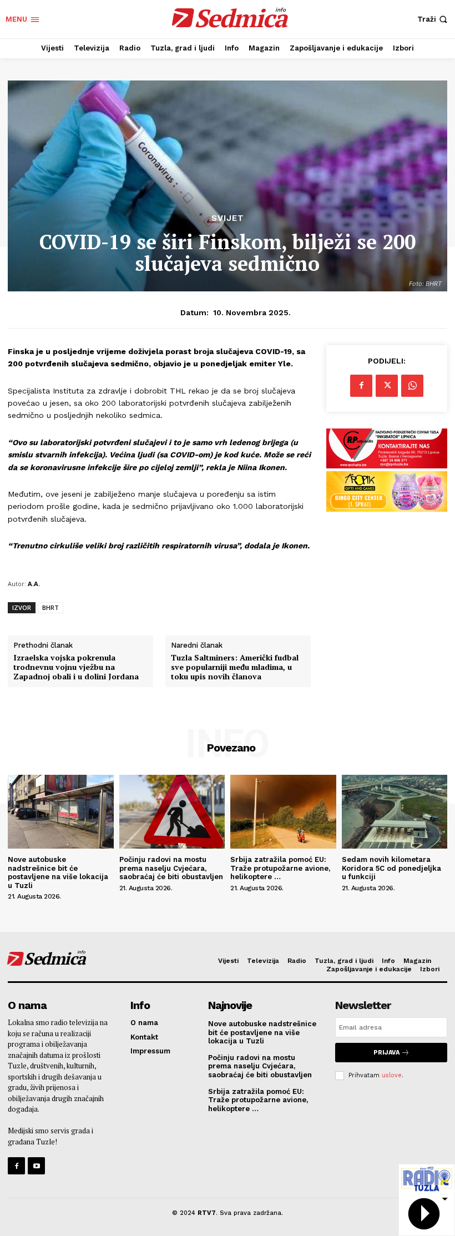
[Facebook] (361, 386)
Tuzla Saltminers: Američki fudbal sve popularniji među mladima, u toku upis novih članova (235, 667)
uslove (392, 1075)
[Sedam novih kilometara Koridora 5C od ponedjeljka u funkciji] (395, 812)
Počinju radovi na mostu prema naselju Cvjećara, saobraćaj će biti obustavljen (171, 868)
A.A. (34, 583)
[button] (433, 19)
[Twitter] (387, 386)
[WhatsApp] (412, 386)
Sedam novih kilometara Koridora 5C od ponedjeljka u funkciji (391, 868)
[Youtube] (36, 1165)
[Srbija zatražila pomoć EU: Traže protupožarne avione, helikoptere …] (283, 812)
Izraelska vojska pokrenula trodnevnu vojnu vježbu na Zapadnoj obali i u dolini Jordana (76, 667)
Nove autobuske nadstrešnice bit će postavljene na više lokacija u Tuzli (58, 872)
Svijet (227, 218)
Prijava (386, 1052)
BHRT (50, 607)
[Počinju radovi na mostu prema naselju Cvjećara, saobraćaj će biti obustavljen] (172, 812)
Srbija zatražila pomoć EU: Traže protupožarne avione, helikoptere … (280, 868)
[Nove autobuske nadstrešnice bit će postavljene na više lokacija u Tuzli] (61, 812)
